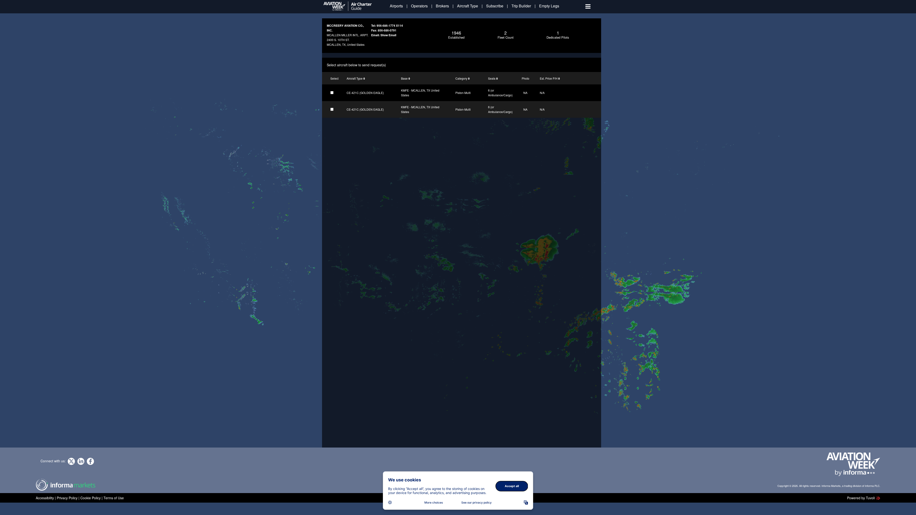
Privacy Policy (67, 497)
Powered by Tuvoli (861, 497)
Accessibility (45, 497)
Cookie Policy (90, 497)
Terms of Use (114, 497)
